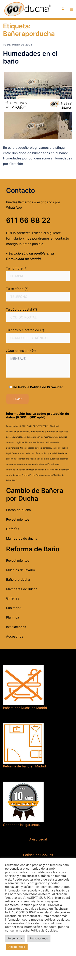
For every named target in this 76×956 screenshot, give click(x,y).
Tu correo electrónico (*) (25, 330)
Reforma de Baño (32, 549)
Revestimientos (17, 519)
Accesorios (14, 636)
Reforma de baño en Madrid (24, 766)
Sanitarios (13, 608)
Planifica (12, 617)
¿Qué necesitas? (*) (21, 351)
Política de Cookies (38, 855)
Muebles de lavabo (20, 570)
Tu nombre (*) (17, 268)
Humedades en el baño (30, 57)
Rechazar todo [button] (39, 938)
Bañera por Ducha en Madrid (25, 708)
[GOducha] (27, 9)
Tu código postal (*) (21, 309)
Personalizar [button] (15, 938)
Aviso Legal (38, 839)
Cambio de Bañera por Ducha (34, 494)
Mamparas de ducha (21, 538)
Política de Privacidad (46, 387)
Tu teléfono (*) (17, 289)
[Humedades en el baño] (38, 105)
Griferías (12, 529)
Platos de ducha (18, 510)
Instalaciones (16, 627)
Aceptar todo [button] (17, 946)
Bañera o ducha (18, 579)
